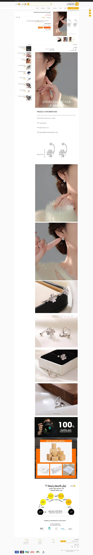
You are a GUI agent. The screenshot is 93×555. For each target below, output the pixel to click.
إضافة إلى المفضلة (47, 29)
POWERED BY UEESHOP (70, 551)
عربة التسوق (22, 4)
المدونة (37, 8)
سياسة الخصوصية (40, 542)
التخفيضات (48, 8)
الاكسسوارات (69, 10)
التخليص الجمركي (40, 543)
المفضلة (16, 4)
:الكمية (50, 25)
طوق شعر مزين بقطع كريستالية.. (22, 96)
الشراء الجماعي (55, 8)
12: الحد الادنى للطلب (47, 23)
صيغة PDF (17, 17)
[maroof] (37, 552)
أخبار (64, 550)
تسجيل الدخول (72, 0)
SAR (47, 17)
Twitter (75, 547)
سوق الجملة (43, 8)
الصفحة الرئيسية (72, 10)
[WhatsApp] (90, 10)
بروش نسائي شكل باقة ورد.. (22, 77)
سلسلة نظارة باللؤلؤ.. (23, 59)
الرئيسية (65, 8)
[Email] (90, 13)
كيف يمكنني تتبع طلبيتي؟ (26, 543)
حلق (77, 10)
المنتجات (60, 8)
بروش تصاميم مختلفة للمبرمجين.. (22, 65)
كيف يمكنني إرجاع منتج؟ (26, 542)
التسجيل (75, 0)
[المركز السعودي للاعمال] (43, 552)
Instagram (72, 547)
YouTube (78, 547)
